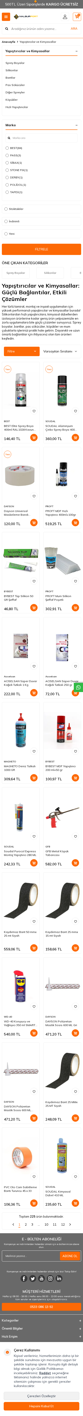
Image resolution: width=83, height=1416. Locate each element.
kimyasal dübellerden (62, 314)
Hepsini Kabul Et (41, 1406)
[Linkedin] (59, 1278)
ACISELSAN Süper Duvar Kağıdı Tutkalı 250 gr (61, 683)
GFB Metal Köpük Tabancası (56, 853)
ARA (74, 28)
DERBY (16, 177)
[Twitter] (32, 1278)
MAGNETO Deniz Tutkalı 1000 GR (20, 768)
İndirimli (14, 221)
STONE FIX (19, 170)
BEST (16, 148)
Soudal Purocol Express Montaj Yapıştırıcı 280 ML (20, 853)
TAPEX (16, 192)
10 (46, 1224)
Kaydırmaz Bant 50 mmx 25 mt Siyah (20, 933)
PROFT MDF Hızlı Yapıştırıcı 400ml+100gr (60, 512)
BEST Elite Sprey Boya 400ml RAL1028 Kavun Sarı (19, 428)
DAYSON (9, 506)
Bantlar (10, 77)
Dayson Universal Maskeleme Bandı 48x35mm (16, 513)
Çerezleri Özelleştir (41, 1396)
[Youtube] (41, 1278)
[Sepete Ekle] (34, 437)
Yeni (12, 233)
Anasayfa (8, 41)
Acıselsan (9, 676)
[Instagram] (50, 1278)
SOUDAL (50, 421)
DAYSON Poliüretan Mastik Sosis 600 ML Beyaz (17, 1108)
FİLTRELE (41, 249)
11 (54, 1224)
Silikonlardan (11, 314)
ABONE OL (69, 1256)
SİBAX (16, 162)
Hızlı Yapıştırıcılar (17, 107)
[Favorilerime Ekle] (34, 411)
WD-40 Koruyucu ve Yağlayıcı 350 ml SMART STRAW (19, 1023)
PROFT (49, 506)
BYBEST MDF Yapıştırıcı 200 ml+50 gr (60, 768)
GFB (47, 846)
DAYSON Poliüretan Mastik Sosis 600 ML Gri (61, 1023)
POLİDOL (18, 184)
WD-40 (8, 1016)
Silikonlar (12, 70)
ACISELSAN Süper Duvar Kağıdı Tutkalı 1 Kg (20, 683)
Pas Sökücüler (15, 85)
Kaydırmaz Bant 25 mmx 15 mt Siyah (61, 933)
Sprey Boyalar (15, 63)
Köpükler (12, 99)
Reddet (45, 1373)
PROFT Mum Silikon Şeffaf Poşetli (58, 597)
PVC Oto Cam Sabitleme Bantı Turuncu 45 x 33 (20, 1189)
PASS (15, 155)
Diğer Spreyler (15, 92)
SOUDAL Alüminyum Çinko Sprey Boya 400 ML (60, 428)
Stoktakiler (16, 209)
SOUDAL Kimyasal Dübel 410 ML (58, 1193)
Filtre (11, 351)
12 (63, 1224)
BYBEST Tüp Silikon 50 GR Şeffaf (18, 597)
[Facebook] (24, 1278)
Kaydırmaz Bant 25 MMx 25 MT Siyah (61, 1103)
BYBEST (8, 591)
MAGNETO (10, 761)
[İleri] (70, 1225)
